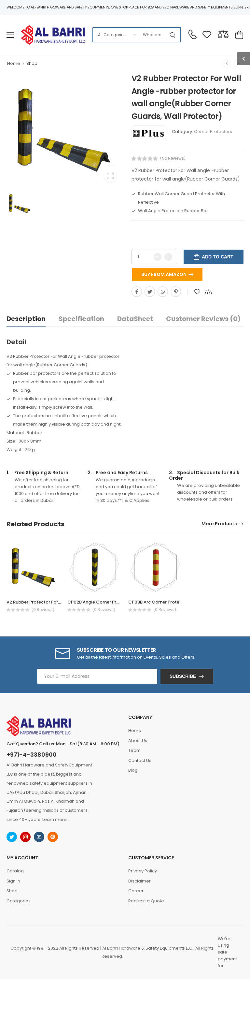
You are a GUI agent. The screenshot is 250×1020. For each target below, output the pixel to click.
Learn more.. (55, 819)
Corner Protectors (213, 131)
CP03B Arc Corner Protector (158, 602)
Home (13, 63)
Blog (133, 770)
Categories (19, 901)
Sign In (13, 881)
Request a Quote (146, 901)
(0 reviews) (43, 610)
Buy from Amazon (164, 274)
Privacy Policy (142, 871)
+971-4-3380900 (32, 755)
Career (136, 891)
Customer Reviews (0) (203, 318)
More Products (219, 524)
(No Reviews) (173, 158)
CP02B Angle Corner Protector (100, 602)
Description (26, 318)
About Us (137, 740)
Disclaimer (139, 881)
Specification (81, 318)
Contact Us (139, 760)
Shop (31, 63)
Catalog (15, 871)
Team (134, 750)
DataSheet (135, 318)
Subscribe (183, 676)
